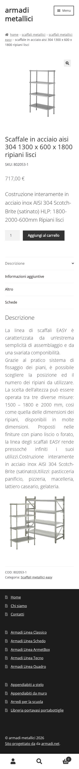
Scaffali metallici (33, 34)
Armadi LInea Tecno (27, 658)
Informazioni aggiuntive (24, 276)
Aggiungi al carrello (43, 235)
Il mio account (13, 761)
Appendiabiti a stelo (27, 684)
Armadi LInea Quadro (28, 666)
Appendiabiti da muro (29, 693)
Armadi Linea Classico (29, 632)
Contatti (17, 614)
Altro (9, 289)
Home (14, 34)
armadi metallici (19, 14)
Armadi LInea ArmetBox (30, 649)
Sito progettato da (20, 743)
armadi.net (50, 743)
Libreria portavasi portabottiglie (37, 710)
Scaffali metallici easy (36, 577)
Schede (11, 302)
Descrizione (15, 263)
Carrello (61, 757)
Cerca (39, 761)
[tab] (39, 263)
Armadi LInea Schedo (28, 641)
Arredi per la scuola (27, 701)
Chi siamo (19, 605)
